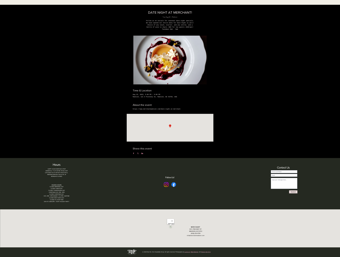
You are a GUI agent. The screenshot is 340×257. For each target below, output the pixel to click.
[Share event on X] (138, 153)
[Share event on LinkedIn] (142, 153)
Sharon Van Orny (206, 252)
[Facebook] (174, 184)
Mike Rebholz (194, 252)
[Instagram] (166, 184)
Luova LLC (187, 252)
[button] (143, 6)
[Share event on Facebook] (133, 153)
